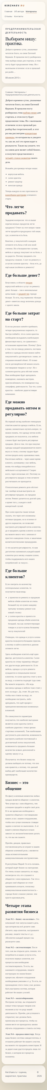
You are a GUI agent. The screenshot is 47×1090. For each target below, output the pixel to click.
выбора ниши (30, 112)
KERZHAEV (15, 5)
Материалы (31, 11)
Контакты (18, 16)
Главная (8, 11)
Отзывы (8, 16)
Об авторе (19, 11)
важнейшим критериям (15, 195)
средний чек (23, 293)
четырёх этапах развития (17, 157)
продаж (29, 282)
